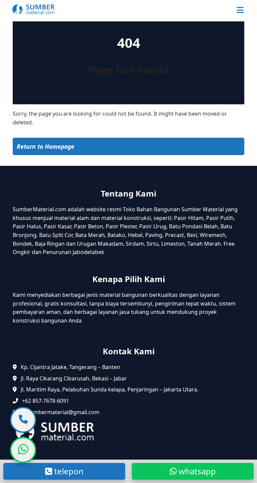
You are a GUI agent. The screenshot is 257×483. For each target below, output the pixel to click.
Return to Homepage (45, 146)
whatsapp (196, 471)
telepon (68, 471)
